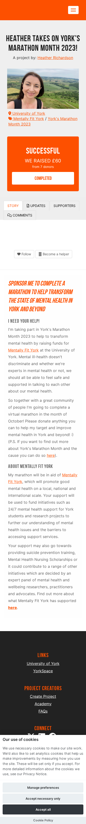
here (51, 455)
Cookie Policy (43, 820)
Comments (22, 215)
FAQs (43, 711)
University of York (28, 113)
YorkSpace (43, 670)
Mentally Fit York (28, 118)
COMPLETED (43, 178)
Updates (37, 206)
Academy (43, 703)
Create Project (43, 696)
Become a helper (55, 254)
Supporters (64, 206)
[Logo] (30, 10)
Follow (26, 254)
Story (13, 206)
